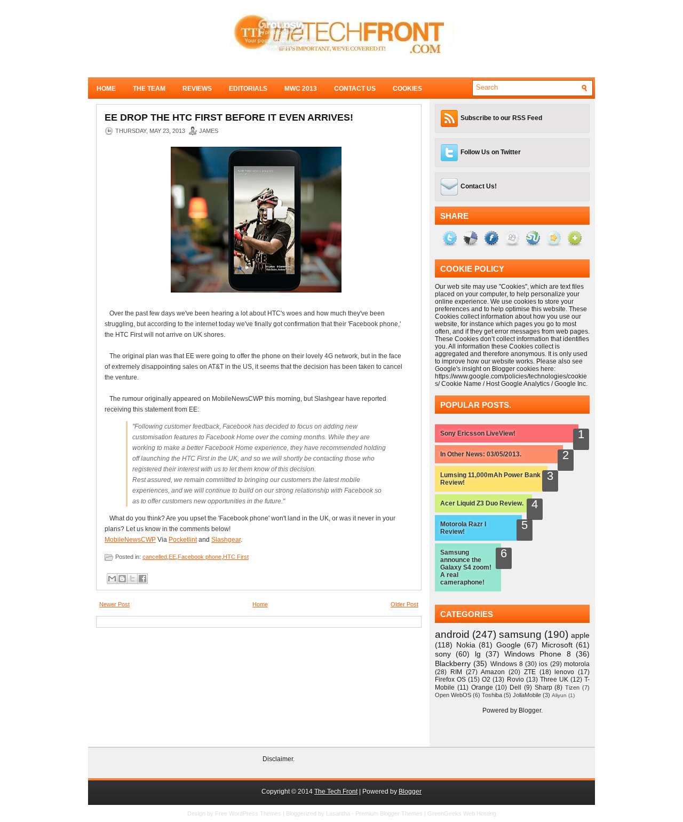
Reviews (197, 88)
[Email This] (112, 578)
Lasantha (338, 813)
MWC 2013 (300, 88)
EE (172, 557)
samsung (520, 634)
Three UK (554, 679)
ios (543, 664)
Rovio (515, 679)
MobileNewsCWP (130, 539)
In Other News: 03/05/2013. (480, 454)
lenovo (564, 672)
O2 (486, 679)
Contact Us (355, 88)
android (452, 634)
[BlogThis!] (122, 578)
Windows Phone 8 (537, 654)
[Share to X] (132, 578)
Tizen (572, 687)
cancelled (154, 557)
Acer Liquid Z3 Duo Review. (481, 503)
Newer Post (114, 604)
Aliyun (559, 695)
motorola (577, 664)
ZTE (530, 672)
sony (443, 654)
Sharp (543, 687)
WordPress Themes (255, 813)
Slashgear (226, 539)
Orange (482, 687)
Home (106, 88)
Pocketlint (183, 539)
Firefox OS (450, 679)
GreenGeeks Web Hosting (461, 813)
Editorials (248, 88)
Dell (515, 687)
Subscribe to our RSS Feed (501, 118)
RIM (456, 672)
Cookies (407, 88)
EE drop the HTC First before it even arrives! (229, 117)
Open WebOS (453, 695)
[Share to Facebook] (142, 578)
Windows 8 (506, 664)
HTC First (236, 557)
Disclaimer (278, 759)
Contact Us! (478, 186)
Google (508, 645)
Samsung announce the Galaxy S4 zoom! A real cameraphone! (465, 567)
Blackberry (453, 663)
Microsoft (557, 645)
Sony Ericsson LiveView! (477, 433)
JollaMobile (527, 695)
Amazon (493, 672)
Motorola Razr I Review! (463, 527)
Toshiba (492, 695)
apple (580, 635)
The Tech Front (336, 791)
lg (478, 654)
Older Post (404, 604)
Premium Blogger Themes (389, 813)
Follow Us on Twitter (490, 152)
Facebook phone (199, 557)
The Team (149, 88)
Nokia (465, 645)
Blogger (530, 710)
